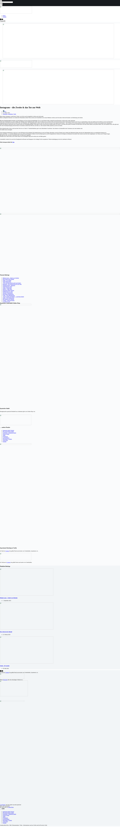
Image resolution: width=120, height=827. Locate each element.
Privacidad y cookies (7, 439)
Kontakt (4, 16)
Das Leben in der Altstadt (8, 279)
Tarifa (14, 114)
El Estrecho (5, 436)
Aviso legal (5, 440)
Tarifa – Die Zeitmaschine (8, 298)
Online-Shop (11, 807)
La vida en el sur (6, 301)
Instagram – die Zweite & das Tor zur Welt (12, 284)
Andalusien (10, 114)
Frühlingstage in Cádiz (8, 291)
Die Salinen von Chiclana (8, 299)
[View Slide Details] (58, 57)
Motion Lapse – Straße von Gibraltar (11, 278)
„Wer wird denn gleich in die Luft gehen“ (12, 283)
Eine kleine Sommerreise (8, 294)
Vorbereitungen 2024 (7, 286)
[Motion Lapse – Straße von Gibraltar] (26, 595)
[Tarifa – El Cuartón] (26, 663)
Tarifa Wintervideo (7, 281)
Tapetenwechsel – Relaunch (9, 285)
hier (13, 142)
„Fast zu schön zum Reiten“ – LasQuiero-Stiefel (13, 296)
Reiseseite (5, 679)
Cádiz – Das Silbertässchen (9, 295)
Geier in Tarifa (6, 434)
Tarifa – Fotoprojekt (7, 288)
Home (4, 15)
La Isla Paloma (6, 437)
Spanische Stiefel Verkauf (8, 290)
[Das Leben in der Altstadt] (26, 629)
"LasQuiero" (3, 804)
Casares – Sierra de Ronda (8, 300)
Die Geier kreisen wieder (8, 431)
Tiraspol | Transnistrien (8, 293)
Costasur (7, 551)
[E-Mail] (2, 19)
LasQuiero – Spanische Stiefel (9, 432)
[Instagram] (1, 19)
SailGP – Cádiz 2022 (7, 289)
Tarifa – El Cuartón (7, 280)
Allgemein (5, 114)
